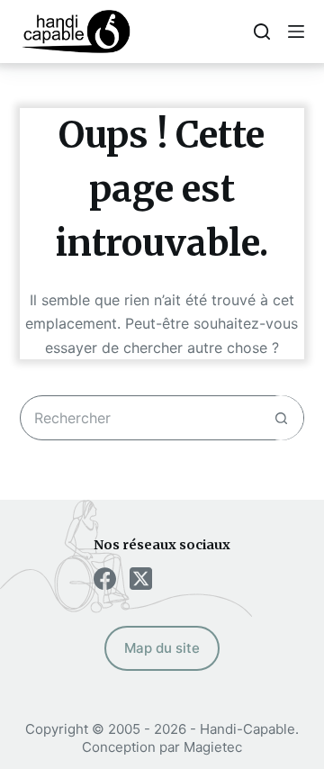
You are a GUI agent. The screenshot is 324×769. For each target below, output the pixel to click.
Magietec (213, 746)
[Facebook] (105, 578)
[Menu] (296, 31)
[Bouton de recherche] (280, 417)
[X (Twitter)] (141, 578)
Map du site (162, 647)
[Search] (262, 31)
